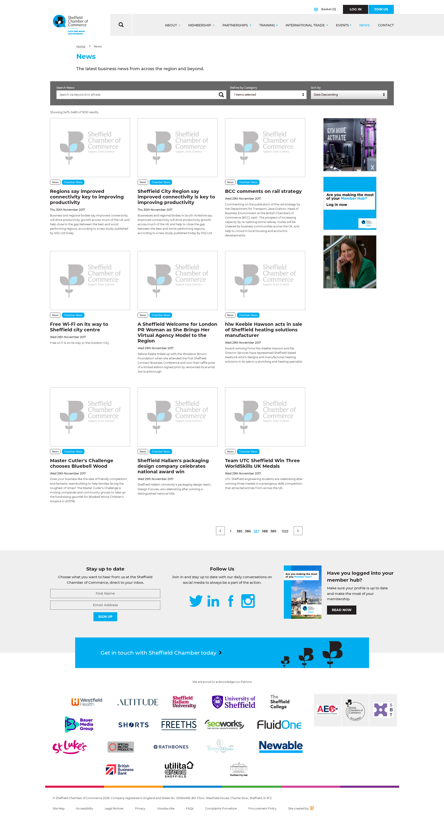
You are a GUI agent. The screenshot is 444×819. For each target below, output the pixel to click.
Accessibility (84, 808)
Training (267, 25)
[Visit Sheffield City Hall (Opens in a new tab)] (238, 769)
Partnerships (235, 25)
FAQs (190, 808)
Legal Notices (114, 808)
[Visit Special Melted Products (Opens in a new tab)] (120, 747)
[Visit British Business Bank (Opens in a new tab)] (119, 769)
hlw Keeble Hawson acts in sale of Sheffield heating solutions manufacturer (263, 329)
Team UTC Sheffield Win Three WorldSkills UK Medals (262, 463)
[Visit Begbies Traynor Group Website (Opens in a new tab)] (355, 710)
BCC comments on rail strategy (263, 191)
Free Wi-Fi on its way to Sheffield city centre (79, 327)
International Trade (306, 25)
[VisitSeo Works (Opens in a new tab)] (225, 724)
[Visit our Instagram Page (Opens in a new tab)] (248, 601)
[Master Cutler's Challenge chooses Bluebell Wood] (90, 416)
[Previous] (220, 530)
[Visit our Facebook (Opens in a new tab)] (230, 601)
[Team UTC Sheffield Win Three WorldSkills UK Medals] (265, 416)
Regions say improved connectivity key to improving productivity (87, 196)
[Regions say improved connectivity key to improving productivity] (90, 147)
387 (256, 531)
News (364, 25)
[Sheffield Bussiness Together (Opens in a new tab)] (383, 710)
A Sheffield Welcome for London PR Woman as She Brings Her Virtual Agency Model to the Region (177, 332)
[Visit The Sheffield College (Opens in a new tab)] (280, 702)
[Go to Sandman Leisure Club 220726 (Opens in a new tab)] (349, 144)
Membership (200, 25)
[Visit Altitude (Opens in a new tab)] (138, 702)
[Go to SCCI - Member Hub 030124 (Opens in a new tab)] (349, 203)
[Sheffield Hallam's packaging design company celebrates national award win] (178, 416)
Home (80, 46)
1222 (285, 531)
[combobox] (268, 94)
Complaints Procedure (221, 808)
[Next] (298, 530)
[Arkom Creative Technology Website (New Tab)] (311, 808)
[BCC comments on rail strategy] (265, 147)
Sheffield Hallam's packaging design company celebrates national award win (173, 466)
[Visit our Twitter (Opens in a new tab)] (196, 601)
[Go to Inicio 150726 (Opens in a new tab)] (349, 262)
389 (273, 531)
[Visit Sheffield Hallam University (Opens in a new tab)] (184, 702)
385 (239, 531)
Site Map (59, 808)
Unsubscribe (165, 808)
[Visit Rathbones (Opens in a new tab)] (171, 747)
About (171, 25)
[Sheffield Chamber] (70, 25)
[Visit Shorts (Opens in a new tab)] (133, 724)
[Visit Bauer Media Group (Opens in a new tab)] (79, 724)
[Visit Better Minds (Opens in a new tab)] (221, 747)
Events (342, 25)
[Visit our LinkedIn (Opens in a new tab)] (213, 601)
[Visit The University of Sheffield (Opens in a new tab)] (233, 702)
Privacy (140, 808)
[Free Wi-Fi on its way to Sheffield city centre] (90, 280)
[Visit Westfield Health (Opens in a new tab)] (87, 702)
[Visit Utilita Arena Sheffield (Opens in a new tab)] (179, 769)
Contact (386, 25)
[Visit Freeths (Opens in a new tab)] (179, 724)
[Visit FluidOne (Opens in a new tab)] (279, 724)
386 (248, 531)
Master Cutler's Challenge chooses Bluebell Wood (81, 463)
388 (265, 531)
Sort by (316, 87)
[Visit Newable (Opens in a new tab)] (280, 747)
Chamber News (73, 182)
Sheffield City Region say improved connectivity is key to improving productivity (176, 196)
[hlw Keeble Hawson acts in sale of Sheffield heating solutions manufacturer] (265, 280)
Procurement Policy (262, 808)
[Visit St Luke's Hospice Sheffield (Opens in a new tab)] (69, 747)
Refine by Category (243, 87)
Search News (65, 87)
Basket (328, 9)
